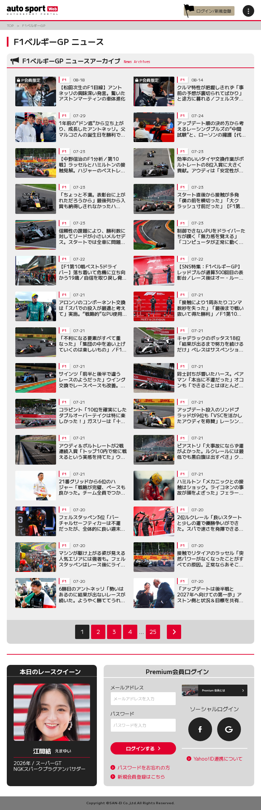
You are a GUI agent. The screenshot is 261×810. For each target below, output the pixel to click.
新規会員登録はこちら (141, 777)
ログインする (140, 748)
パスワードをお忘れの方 (144, 767)
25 (153, 631)
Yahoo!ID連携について (218, 759)
